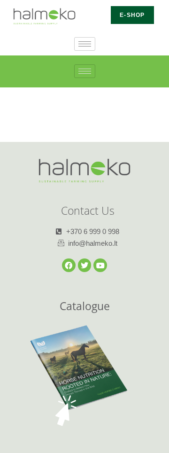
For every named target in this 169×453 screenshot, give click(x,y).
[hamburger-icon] (84, 44)
